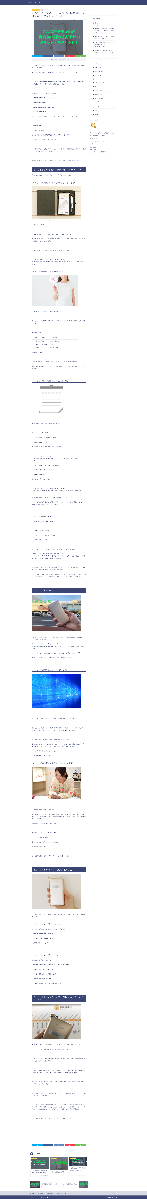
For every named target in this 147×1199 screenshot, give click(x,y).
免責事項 (44, 1197)
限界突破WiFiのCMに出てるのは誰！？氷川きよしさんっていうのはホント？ (104, 52)
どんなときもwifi (36, 9)
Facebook (97, 141)
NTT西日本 (93, 149)
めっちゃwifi (98, 90)
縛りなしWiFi (98, 75)
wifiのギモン (35, 2)
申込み (98, 103)
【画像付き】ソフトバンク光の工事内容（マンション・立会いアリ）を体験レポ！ (104, 30)
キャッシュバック (101, 104)
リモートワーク (99, 67)
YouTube (102, 141)
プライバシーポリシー (35, 1197)
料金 (98, 101)
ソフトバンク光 (99, 98)
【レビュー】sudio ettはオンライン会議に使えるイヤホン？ (105, 24)
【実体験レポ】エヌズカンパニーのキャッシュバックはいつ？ (104, 37)
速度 (98, 106)
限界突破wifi (98, 94)
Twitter (92, 141)
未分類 (96, 114)
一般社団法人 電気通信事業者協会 (99, 152)
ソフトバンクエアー (100, 71)
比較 (96, 110)
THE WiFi (97, 79)
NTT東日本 (93, 147)
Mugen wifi (98, 86)
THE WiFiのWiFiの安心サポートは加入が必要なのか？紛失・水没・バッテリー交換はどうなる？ (104, 44)
